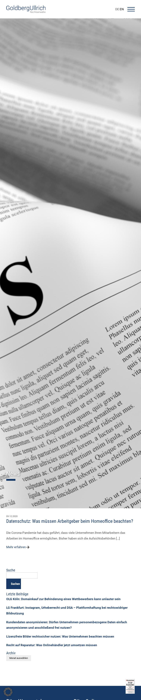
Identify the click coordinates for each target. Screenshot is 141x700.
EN (122, 9)
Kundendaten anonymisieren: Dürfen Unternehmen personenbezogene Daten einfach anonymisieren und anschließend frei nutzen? (66, 625)
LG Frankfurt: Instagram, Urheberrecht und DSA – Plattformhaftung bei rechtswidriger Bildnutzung (67, 610)
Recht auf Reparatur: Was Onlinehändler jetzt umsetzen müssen (51, 645)
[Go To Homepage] (26, 12)
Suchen (15, 584)
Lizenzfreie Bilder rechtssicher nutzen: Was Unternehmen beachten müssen (60, 636)
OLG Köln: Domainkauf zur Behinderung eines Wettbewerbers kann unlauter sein (63, 599)
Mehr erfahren (16, 547)
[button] (8, 692)
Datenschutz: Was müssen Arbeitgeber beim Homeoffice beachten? (69, 521)
